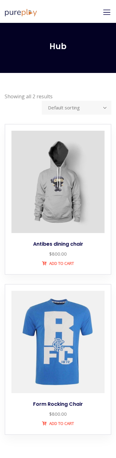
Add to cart (61, 263)
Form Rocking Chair (58, 404)
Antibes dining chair (58, 244)
